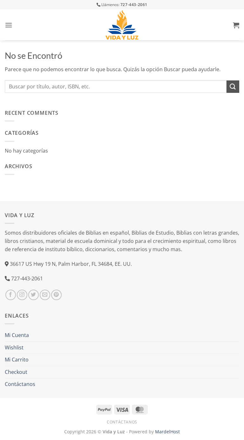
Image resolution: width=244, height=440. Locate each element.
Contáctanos (20, 384)
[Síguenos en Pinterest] (56, 295)
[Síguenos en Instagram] (22, 295)
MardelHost (167, 432)
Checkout (16, 371)
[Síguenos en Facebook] (10, 295)
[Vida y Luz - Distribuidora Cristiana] (122, 25)
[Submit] (233, 86)
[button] (8, 25)
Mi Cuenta (17, 335)
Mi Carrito (17, 359)
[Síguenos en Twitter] (33, 295)
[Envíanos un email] (45, 295)
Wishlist (14, 347)
